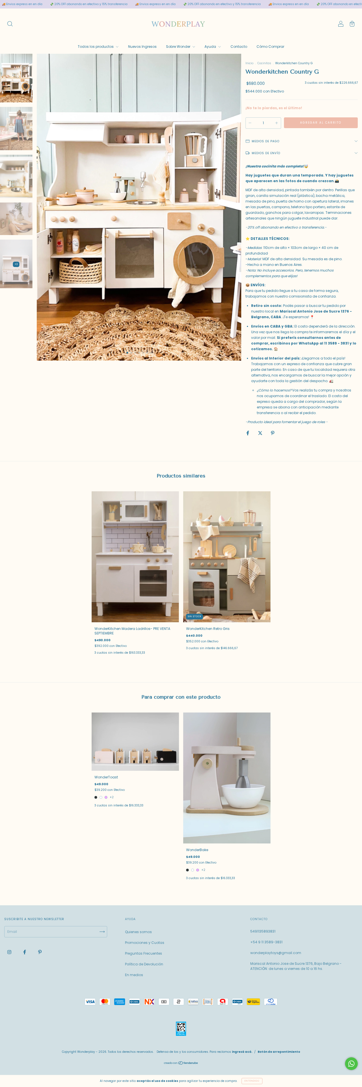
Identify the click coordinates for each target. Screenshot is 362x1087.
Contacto (238, 46)
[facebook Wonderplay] (25, 952)
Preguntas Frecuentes (143, 953)
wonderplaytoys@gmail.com (275, 952)
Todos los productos (96, 46)
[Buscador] (10, 24)
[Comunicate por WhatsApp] (351, 1063)
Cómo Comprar (270, 46)
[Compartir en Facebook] (248, 433)
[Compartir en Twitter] (260, 433)
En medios (134, 974)
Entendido (252, 1080)
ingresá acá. (242, 1052)
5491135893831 (262, 931)
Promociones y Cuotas (144, 942)
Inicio (249, 63)
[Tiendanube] (181, 1063)
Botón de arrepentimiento (279, 1052)
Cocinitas (264, 63)
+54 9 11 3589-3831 (266, 942)
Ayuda (210, 46)
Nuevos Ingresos (142, 46)
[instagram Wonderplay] (9, 952)
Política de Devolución (144, 964)
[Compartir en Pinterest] (272, 433)
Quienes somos (138, 931)
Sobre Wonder (178, 46)
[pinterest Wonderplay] (40, 952)
